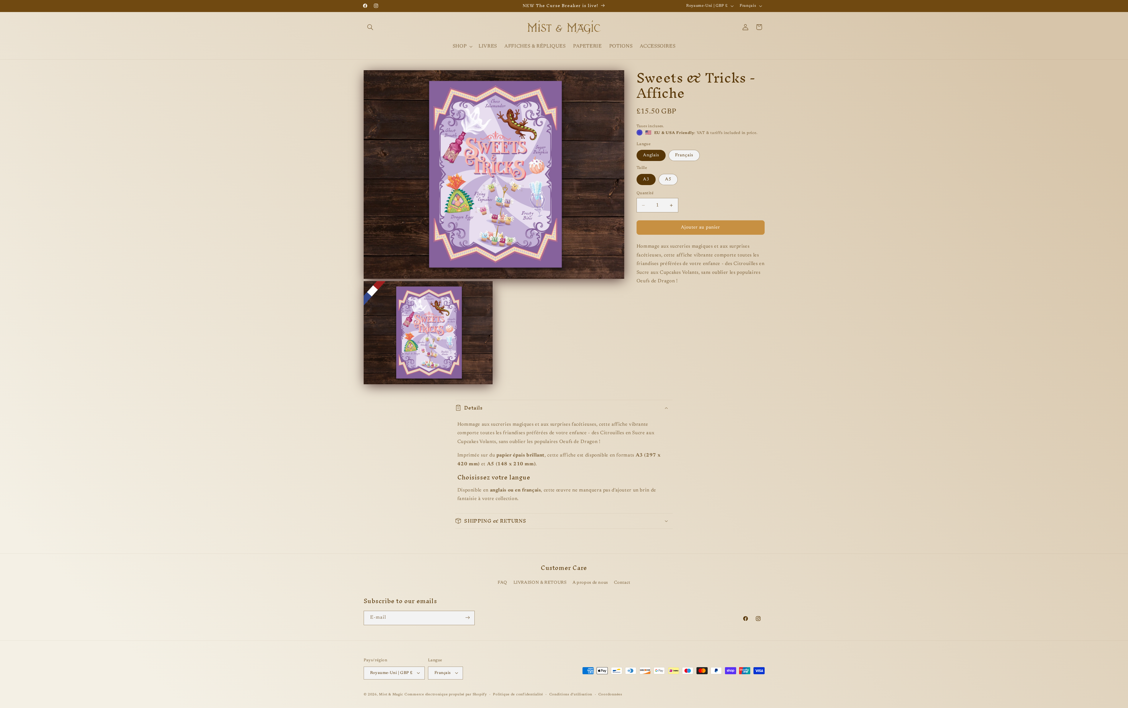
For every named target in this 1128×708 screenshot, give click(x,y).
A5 (668, 179)
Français (684, 155)
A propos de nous (590, 583)
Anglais (651, 155)
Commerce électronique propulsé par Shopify (445, 694)
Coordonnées (610, 694)
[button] (370, 27)
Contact (622, 583)
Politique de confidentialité (518, 694)
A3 (646, 179)
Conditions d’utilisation (570, 694)
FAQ (502, 583)
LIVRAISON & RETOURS (540, 583)
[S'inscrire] (467, 617)
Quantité (645, 193)
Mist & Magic (391, 694)
